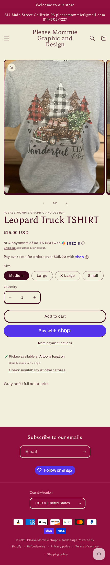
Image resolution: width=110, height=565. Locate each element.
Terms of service (87, 546)
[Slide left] (43, 203)
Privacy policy (60, 546)
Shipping (10, 247)
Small (93, 276)
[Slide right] (66, 203)
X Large (67, 276)
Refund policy (36, 546)
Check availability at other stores (37, 370)
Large (42, 276)
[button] (6, 38)
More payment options (55, 343)
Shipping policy (57, 554)
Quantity (10, 287)
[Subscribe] (84, 451)
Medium (16, 276)
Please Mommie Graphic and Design (52, 540)
